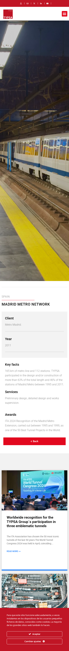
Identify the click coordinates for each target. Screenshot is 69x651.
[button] (64, 14)
